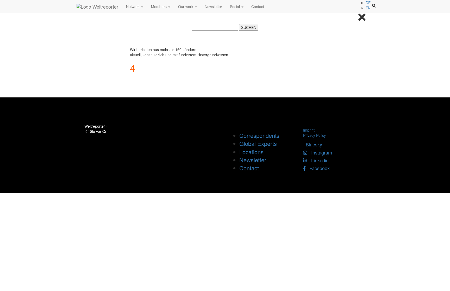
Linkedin (318, 160)
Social (235, 6)
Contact (257, 6)
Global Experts (258, 143)
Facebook (317, 168)
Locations (251, 152)
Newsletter (213, 6)
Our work (186, 6)
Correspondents (259, 135)
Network (133, 6)
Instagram (319, 152)
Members (159, 6)
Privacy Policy (314, 135)
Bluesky (312, 144)
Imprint (309, 130)
